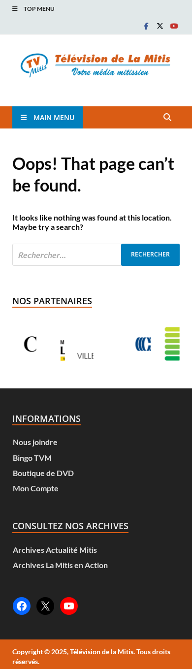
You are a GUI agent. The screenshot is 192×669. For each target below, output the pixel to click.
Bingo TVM (32, 457)
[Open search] (167, 117)
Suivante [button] (160, 344)
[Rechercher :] (96, 255)
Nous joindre (35, 441)
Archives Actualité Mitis (55, 549)
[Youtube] (174, 25)
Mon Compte (36, 488)
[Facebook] (146, 25)
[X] (160, 25)
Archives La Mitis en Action (60, 565)
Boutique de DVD (43, 473)
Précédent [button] (31, 344)
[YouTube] (69, 606)
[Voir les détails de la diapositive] (52, 344)
